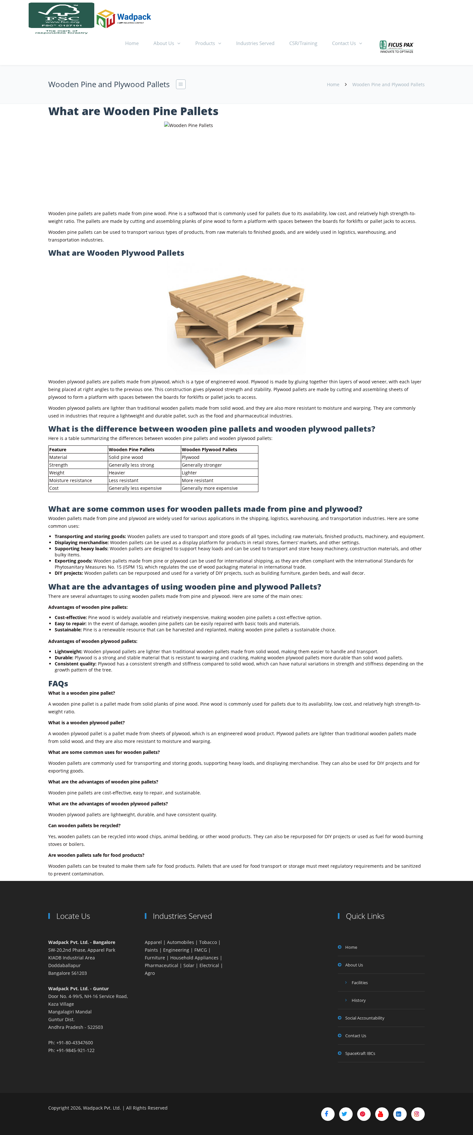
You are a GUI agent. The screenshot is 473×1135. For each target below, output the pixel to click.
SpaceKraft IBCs (360, 1053)
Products (205, 43)
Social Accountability (365, 1018)
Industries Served (255, 43)
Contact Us (344, 43)
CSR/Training (303, 43)
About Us (163, 43)
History (359, 1000)
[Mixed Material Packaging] (397, 47)
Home (132, 43)
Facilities (360, 982)
